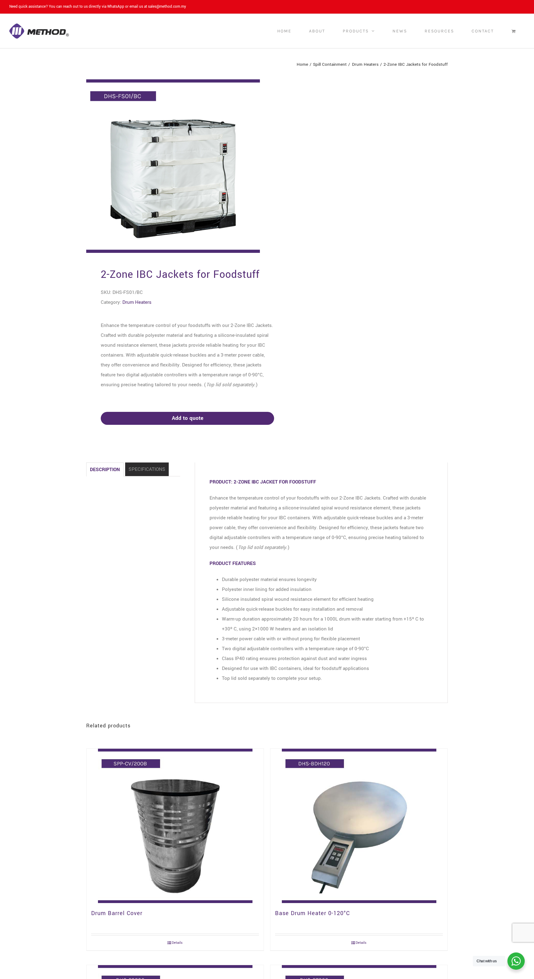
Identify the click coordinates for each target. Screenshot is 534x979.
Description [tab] (105, 469)
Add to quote (187, 418)
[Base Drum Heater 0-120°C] (358, 826)
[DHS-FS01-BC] (173, 166)
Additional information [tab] (147, 469)
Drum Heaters (136, 302)
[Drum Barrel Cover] (175, 826)
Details (177, 942)
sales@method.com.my (167, 6)
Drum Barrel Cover (116, 913)
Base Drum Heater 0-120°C (312, 913)
